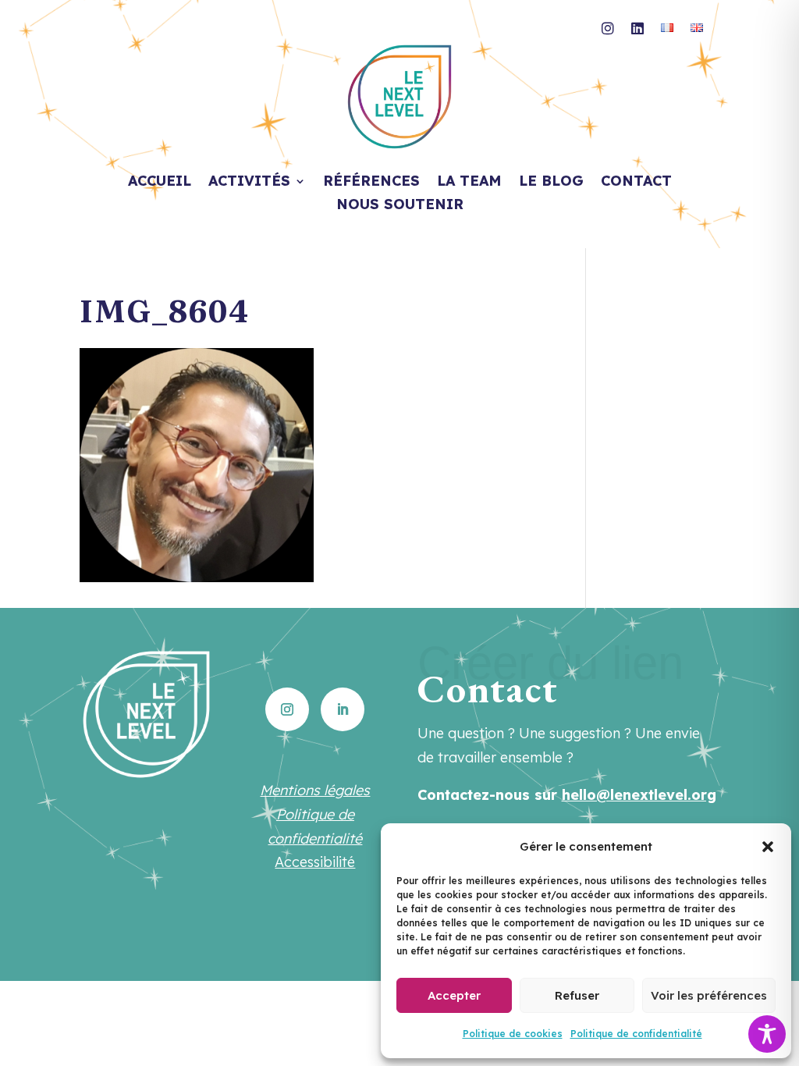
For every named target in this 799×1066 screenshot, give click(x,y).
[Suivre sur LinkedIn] (342, 709)
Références (371, 183)
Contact (636, 183)
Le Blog (551, 183)
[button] (768, 847)
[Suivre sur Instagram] (287, 709)
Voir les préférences (709, 995)
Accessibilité (315, 862)
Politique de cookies (513, 1033)
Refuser (577, 995)
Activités (249, 183)
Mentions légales (315, 790)
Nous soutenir (399, 206)
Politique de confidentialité (636, 1033)
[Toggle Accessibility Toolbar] (767, 1034)
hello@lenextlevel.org (639, 795)
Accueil (159, 183)
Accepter (454, 995)
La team (469, 183)
